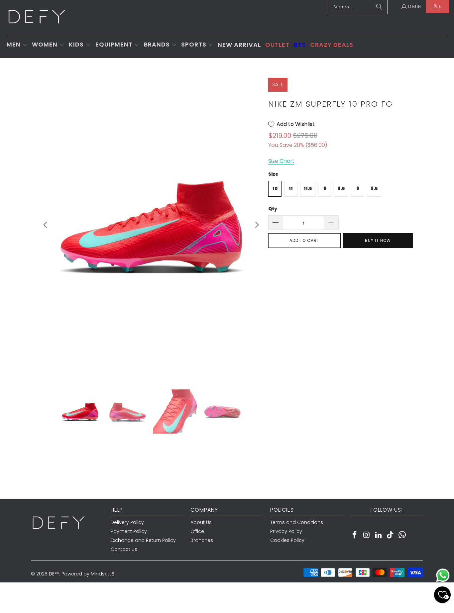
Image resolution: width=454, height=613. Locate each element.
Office (197, 531)
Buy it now (378, 240)
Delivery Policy (127, 522)
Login (414, 6)
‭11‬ (291, 188)
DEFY (54, 573)
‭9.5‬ (374, 188)
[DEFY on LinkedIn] (379, 535)
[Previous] (46, 225)
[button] (17, 45)
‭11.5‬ (308, 188)
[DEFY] (36, 18)
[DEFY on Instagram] (367, 535)
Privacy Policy (286, 531)
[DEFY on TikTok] (391, 535)
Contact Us (124, 549)
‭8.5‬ (341, 188)
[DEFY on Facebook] (355, 535)
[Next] (256, 225)
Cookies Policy (287, 540)
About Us (201, 522)
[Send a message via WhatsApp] (443, 575)
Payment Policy (129, 531)
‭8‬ (324, 188)
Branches (201, 540)
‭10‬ (275, 188)
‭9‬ (357, 188)
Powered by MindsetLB (87, 573)
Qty (272, 209)
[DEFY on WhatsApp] (402, 535)
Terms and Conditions (296, 522)
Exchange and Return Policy (143, 540)
